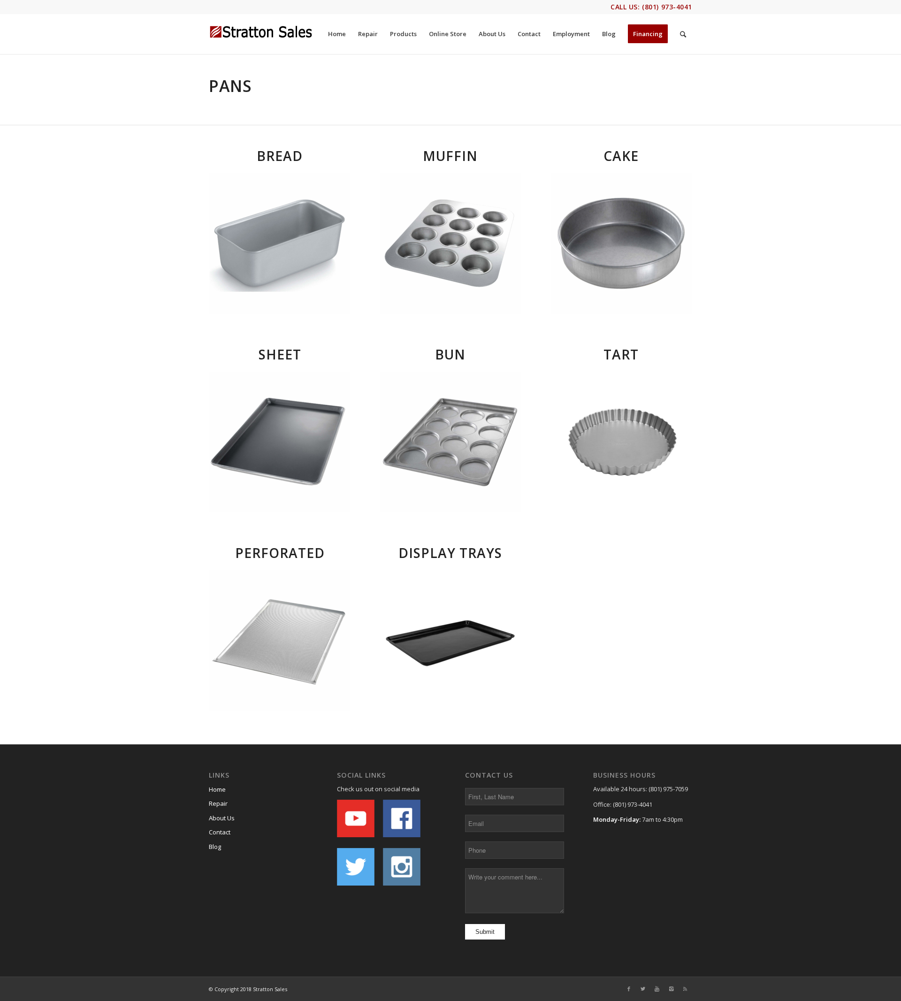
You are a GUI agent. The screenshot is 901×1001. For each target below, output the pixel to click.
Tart (621, 354)
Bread (280, 156)
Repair (218, 803)
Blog (215, 846)
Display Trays (450, 553)
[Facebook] (629, 989)
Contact (219, 832)
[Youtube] (657, 989)
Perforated (280, 553)
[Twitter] (643, 989)
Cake (621, 156)
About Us (222, 818)
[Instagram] (671, 989)
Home (217, 789)
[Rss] (685, 989)
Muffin (450, 156)
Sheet (280, 354)
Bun (450, 354)
